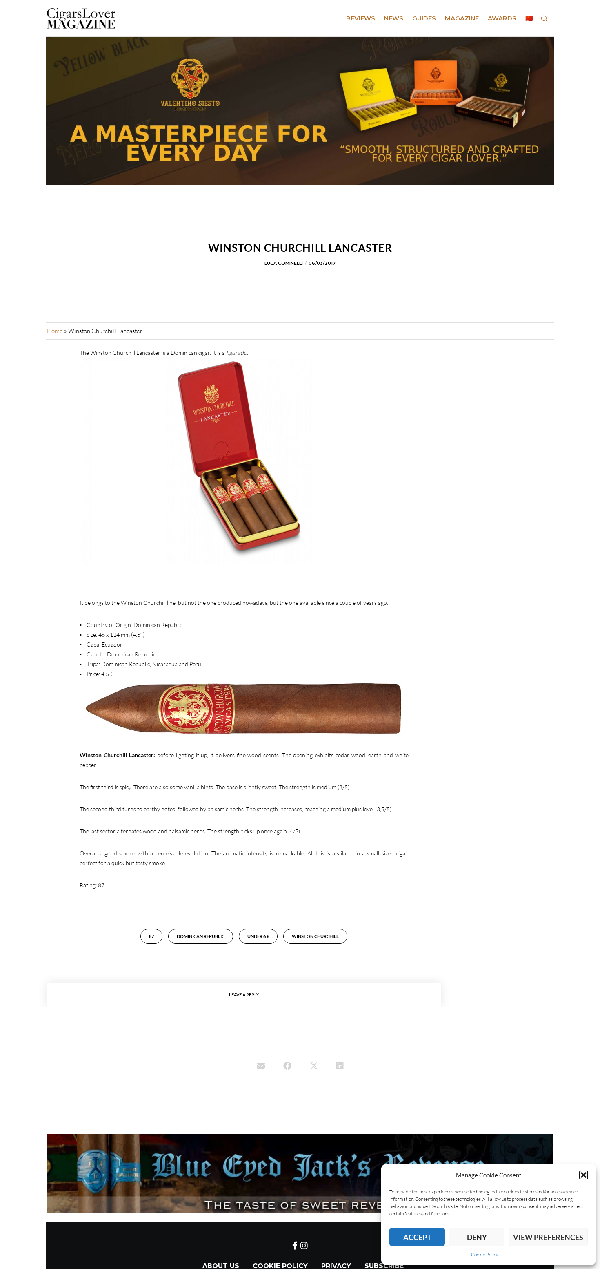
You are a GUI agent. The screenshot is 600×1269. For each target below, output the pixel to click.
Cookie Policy (484, 1254)
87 (151, 936)
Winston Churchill (315, 936)
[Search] (544, 18)
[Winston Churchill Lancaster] (261, 1066)
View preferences (548, 1237)
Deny (477, 1237)
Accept (417, 1237)
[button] (584, 1175)
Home (55, 331)
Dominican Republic (200, 936)
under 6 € (258, 936)
